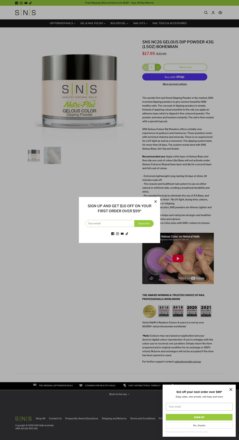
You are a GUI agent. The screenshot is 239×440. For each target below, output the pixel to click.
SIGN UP (199, 417)
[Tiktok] (127, 233)
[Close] (155, 201)
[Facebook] (112, 233)
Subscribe (144, 223)
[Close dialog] (231, 389)
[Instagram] (117, 233)
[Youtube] (122, 233)
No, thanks (199, 425)
